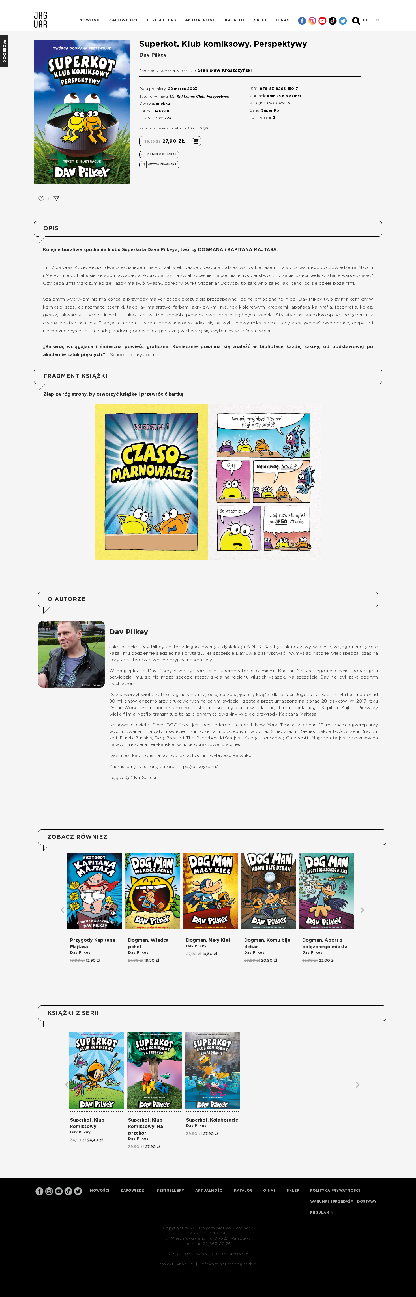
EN (376, 20)
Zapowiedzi (123, 20)
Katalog (235, 20)
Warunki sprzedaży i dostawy (343, 1201)
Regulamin (321, 1212)
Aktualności (201, 20)
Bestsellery (161, 20)
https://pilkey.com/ (197, 766)
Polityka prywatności (335, 1190)
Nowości (90, 20)
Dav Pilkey (153, 55)
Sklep (261, 20)
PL (365, 20)
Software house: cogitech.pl (228, 1264)
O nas (283, 20)
